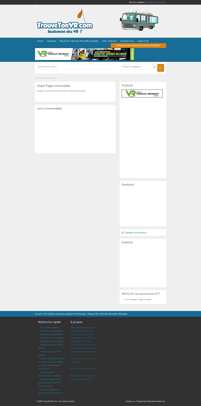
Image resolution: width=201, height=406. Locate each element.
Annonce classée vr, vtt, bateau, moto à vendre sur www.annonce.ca (49, 382)
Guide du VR (142, 41)
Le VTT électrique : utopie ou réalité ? (138, 300)
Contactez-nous (127, 41)
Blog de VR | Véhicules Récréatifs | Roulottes (79, 41)
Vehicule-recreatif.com (156, 401)
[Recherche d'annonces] (160, 68)
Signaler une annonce (135, 233)
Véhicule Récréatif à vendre (82, 376)
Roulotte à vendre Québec (51, 341)
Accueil (40, 41)
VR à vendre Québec (49, 327)
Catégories (51, 41)
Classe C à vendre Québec (52, 338)
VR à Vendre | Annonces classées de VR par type (64, 314)
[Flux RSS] (37, 2)
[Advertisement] (75, 131)
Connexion (161, 2)
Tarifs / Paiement (109, 41)
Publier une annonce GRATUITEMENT (138, 45)
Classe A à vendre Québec (51, 331)
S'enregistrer (150, 2)
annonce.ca (130, 401)
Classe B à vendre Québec (52, 334)
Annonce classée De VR (80, 379)
